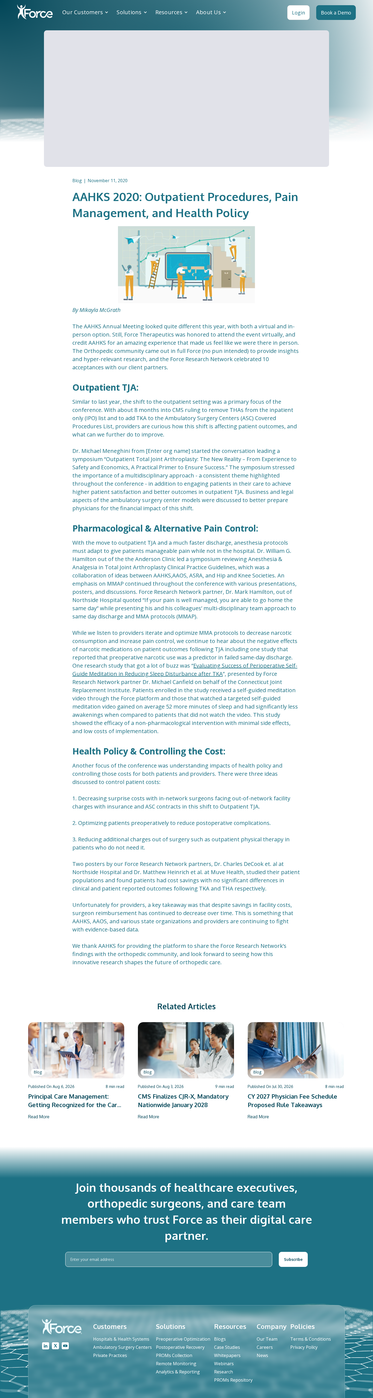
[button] (85, 12)
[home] (35, 12)
